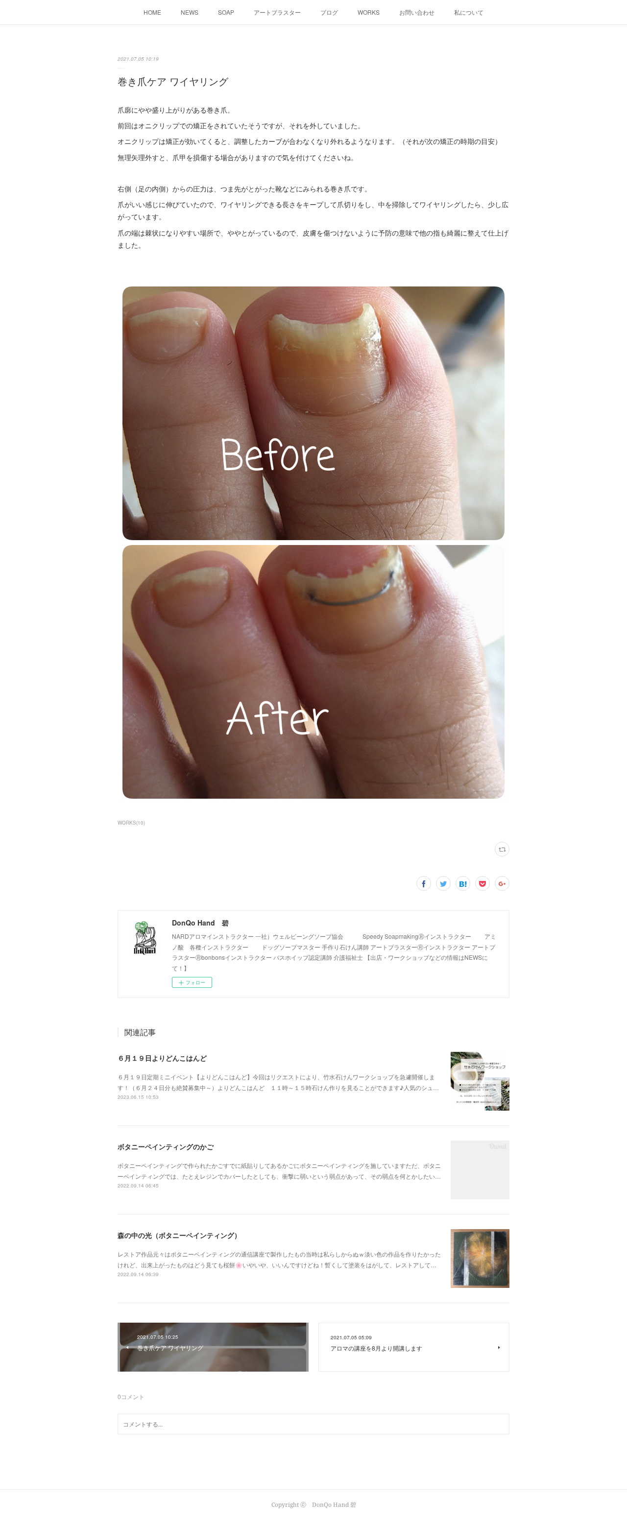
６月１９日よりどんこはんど (162, 1058)
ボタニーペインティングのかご (166, 1146)
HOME (152, 12)
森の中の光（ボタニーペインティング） (179, 1235)
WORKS (369, 12)
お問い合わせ (416, 12)
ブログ (329, 12)
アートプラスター (277, 12)
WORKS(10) (131, 822)
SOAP (226, 12)
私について (468, 12)
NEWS (189, 12)
